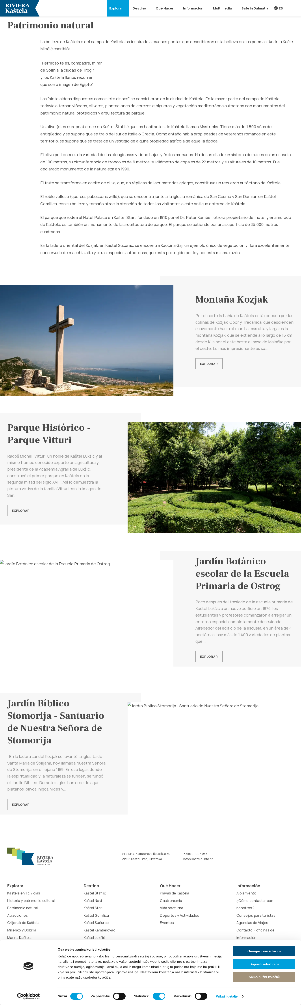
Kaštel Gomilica (96, 915)
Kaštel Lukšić (94, 937)
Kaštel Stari (93, 907)
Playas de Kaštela (174, 893)
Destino (139, 8)
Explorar (116, 8)
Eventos (167, 922)
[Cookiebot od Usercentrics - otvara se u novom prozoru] (28, 996)
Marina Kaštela (19, 937)
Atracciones (17, 915)
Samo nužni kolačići (264, 977)
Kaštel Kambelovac (99, 930)
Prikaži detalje (227, 996)
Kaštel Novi (93, 900)
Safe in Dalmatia (255, 8)
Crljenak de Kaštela (23, 922)
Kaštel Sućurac (96, 922)
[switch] (119, 996)
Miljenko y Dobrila (21, 930)
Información (193, 8)
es (280, 8)
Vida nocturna (171, 907)
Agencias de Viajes (252, 922)
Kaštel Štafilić (95, 893)
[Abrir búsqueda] (295, 8)
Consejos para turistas (255, 915)
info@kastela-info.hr (198, 859)
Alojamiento (246, 893)
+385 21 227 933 (195, 854)
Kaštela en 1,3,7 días (23, 893)
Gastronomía (171, 900)
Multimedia (222, 8)
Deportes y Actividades (179, 915)
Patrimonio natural (22, 907)
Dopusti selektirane (264, 964)
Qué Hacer (164, 8)
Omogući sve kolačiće (264, 951)
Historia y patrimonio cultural (31, 900)
